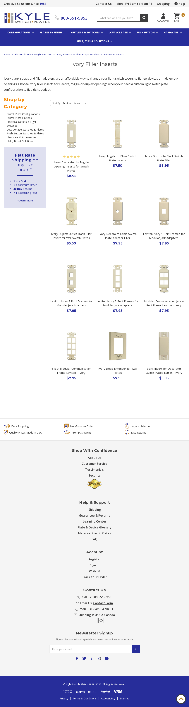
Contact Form (103, 603)
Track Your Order (94, 577)
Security (95, 475)
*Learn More (25, 200)
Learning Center (94, 521)
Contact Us (104, 4)
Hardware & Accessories (21, 137)
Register (94, 559)
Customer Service (94, 464)
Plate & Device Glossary (94, 527)
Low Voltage (118, 32)
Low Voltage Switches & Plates (25, 129)
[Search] (144, 18)
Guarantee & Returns (94, 515)
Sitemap (124, 698)
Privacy (64, 698)
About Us (94, 458)
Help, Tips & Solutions (93, 41)
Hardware (171, 32)
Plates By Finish (51, 32)
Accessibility (108, 698)
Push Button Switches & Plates (25, 133)
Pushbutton (146, 32)
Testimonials (94, 470)
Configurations (19, 32)
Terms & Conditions (85, 698)
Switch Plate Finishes (19, 118)
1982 (42, 4)
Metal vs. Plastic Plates (94, 533)
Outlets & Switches (85, 32)
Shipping (163, 4)
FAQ (94, 539)
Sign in (94, 565)
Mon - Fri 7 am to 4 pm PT (134, 4)
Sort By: (56, 103)
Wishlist (94, 571)
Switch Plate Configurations (23, 114)
